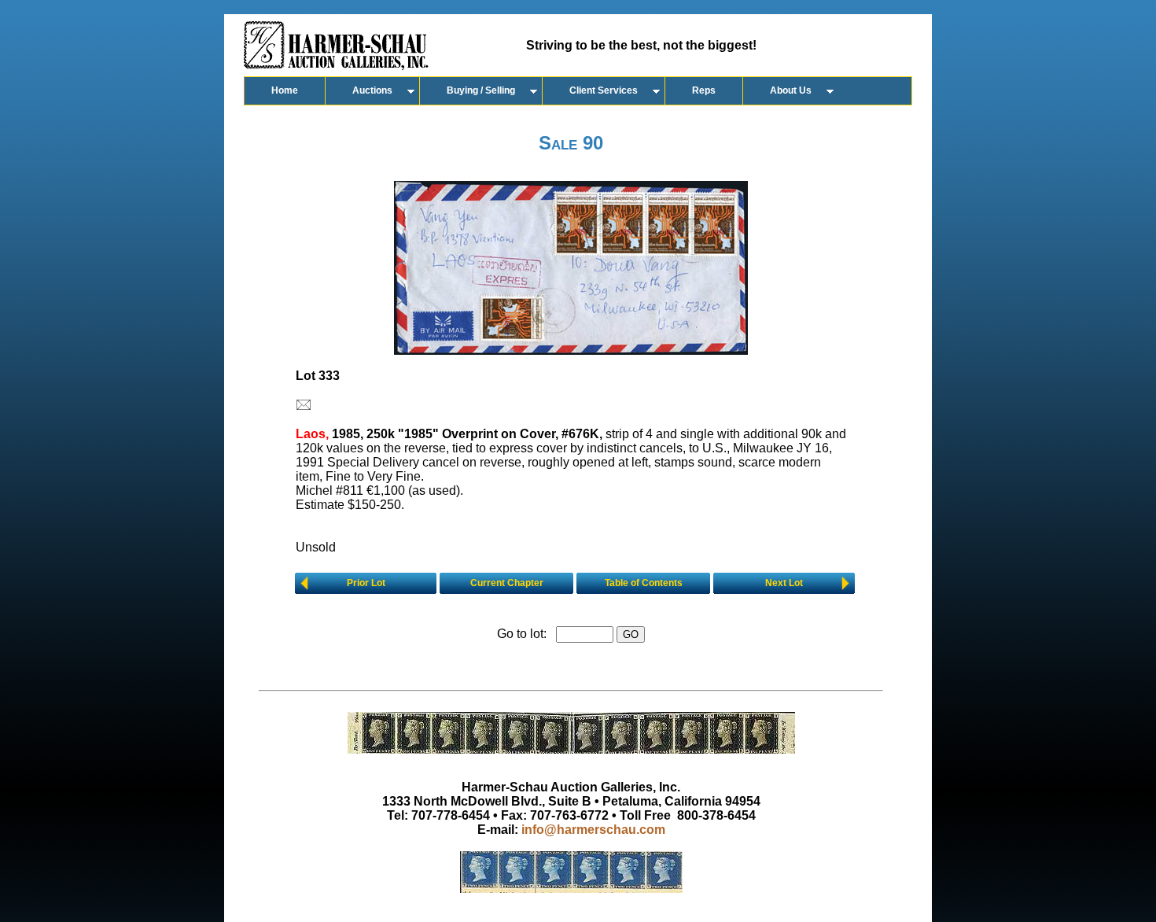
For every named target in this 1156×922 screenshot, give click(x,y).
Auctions (372, 90)
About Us (791, 90)
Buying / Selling (481, 90)
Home (284, 90)
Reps (704, 90)
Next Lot (784, 582)
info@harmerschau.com (593, 829)
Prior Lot (366, 582)
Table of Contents (644, 582)
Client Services (603, 90)
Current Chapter (506, 582)
